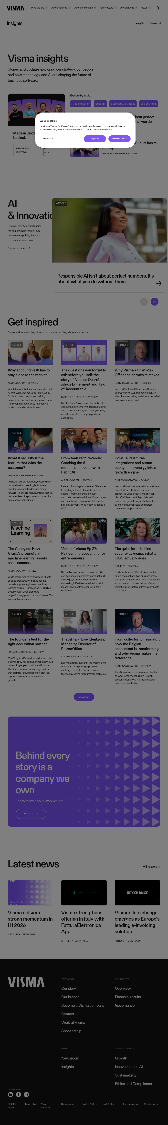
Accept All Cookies (119, 139)
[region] (85, 130)
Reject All (95, 139)
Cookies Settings (46, 138)
